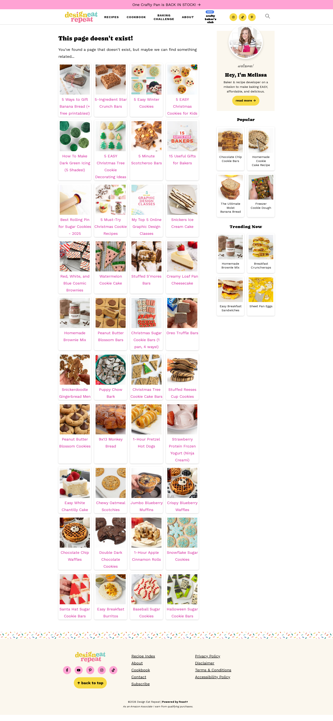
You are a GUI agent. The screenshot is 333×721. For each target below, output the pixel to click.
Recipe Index (143, 656)
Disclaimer (204, 663)
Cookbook (136, 17)
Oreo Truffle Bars (182, 333)
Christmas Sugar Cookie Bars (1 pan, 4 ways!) (146, 340)
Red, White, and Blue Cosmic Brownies (74, 283)
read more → (246, 100)
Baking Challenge (164, 17)
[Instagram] (233, 17)
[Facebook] (67, 670)
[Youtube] (79, 670)
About (188, 17)
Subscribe (140, 684)
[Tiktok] (242, 17)
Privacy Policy (207, 656)
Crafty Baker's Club (210, 19)
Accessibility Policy (212, 677)
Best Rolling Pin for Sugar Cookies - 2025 (74, 226)
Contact (138, 677)
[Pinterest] (252, 17)
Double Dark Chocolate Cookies (110, 559)
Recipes (111, 17)
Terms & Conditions (213, 670)
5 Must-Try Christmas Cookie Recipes (110, 226)
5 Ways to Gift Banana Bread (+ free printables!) (75, 106)
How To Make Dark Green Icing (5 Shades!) (75, 163)
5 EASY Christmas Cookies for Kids (182, 106)
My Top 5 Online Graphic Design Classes (146, 226)
